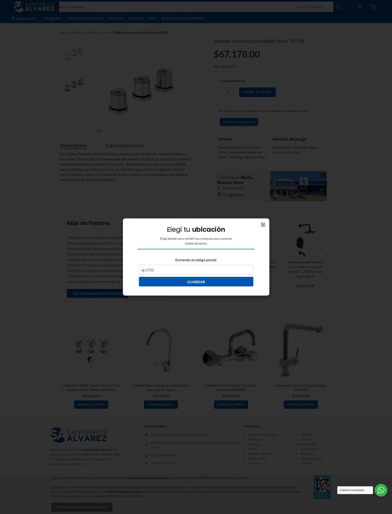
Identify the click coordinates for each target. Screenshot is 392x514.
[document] (196, 257)
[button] (263, 224)
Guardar (196, 282)
